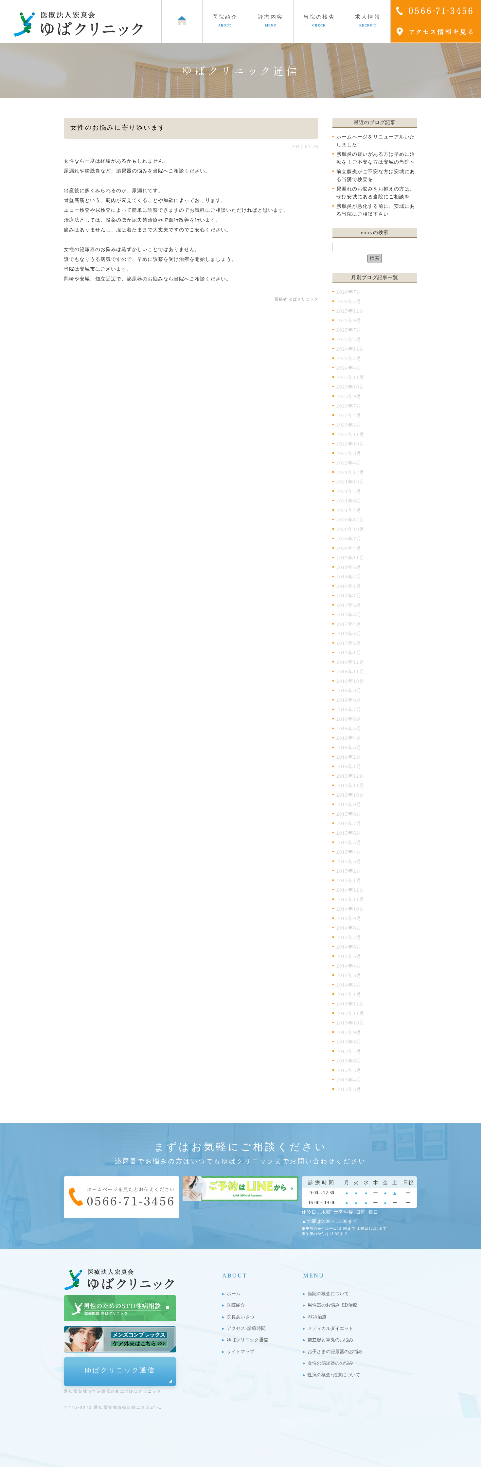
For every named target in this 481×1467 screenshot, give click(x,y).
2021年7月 (349, 491)
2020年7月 (349, 538)
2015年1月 (349, 880)
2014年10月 (350, 909)
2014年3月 (349, 975)
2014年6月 (349, 947)
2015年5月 (349, 842)
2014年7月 (349, 937)
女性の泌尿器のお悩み (330, 1363)
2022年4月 (349, 462)
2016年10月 (350, 681)
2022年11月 (350, 434)
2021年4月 (349, 510)
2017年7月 (349, 595)
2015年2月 (349, 871)
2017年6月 (349, 605)
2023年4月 (349, 415)
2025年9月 (349, 320)
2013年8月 (349, 1041)
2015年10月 (350, 795)
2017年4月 (349, 624)
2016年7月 (349, 709)
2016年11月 (350, 671)
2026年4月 (349, 301)
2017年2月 (349, 643)
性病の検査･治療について (334, 1374)
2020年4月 (349, 548)
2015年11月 (350, 785)
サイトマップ (240, 1351)
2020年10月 (350, 529)
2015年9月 (349, 804)
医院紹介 (236, 1305)
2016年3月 (349, 747)
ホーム (233, 1293)
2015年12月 (350, 776)
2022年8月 (349, 453)
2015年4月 (349, 852)
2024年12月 (350, 349)
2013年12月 (350, 1003)
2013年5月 (349, 1070)
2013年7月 (349, 1051)
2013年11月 (350, 1013)
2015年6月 (349, 833)
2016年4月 (349, 738)
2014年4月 (349, 966)
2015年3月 (349, 861)
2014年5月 (349, 956)
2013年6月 (349, 1060)
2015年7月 (349, 823)
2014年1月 (349, 994)
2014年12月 (350, 890)
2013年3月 (349, 1089)
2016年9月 (349, 690)
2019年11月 (350, 557)
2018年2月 (349, 576)
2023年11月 (350, 377)
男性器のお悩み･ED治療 (332, 1305)
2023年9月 (349, 396)
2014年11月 (350, 899)
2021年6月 (349, 500)
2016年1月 (349, 766)
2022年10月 (350, 443)
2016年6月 (349, 719)
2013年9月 (349, 1032)
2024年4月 (349, 368)
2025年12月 (350, 311)
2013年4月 (349, 1079)
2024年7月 (349, 358)
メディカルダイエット (330, 1328)
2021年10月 (350, 481)
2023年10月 (350, 386)
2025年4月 (349, 339)
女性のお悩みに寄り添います (118, 127)
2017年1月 (349, 652)
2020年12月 (350, 519)
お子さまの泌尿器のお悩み (335, 1351)
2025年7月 (349, 330)
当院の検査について (328, 1293)
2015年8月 (349, 814)
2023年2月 (349, 424)
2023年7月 (349, 405)
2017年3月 (349, 633)
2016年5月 (349, 728)
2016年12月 (350, 662)
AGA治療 (317, 1316)
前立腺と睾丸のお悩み (330, 1339)
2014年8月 (349, 928)
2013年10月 (350, 1022)
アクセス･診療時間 (246, 1328)
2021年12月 (350, 472)
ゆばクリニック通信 (120, 1370)
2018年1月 (349, 586)
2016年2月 (349, 757)
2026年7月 (349, 292)
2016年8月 (349, 700)
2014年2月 (349, 984)
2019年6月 (349, 567)
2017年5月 (349, 614)
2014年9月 (349, 918)
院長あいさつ (240, 1316)
